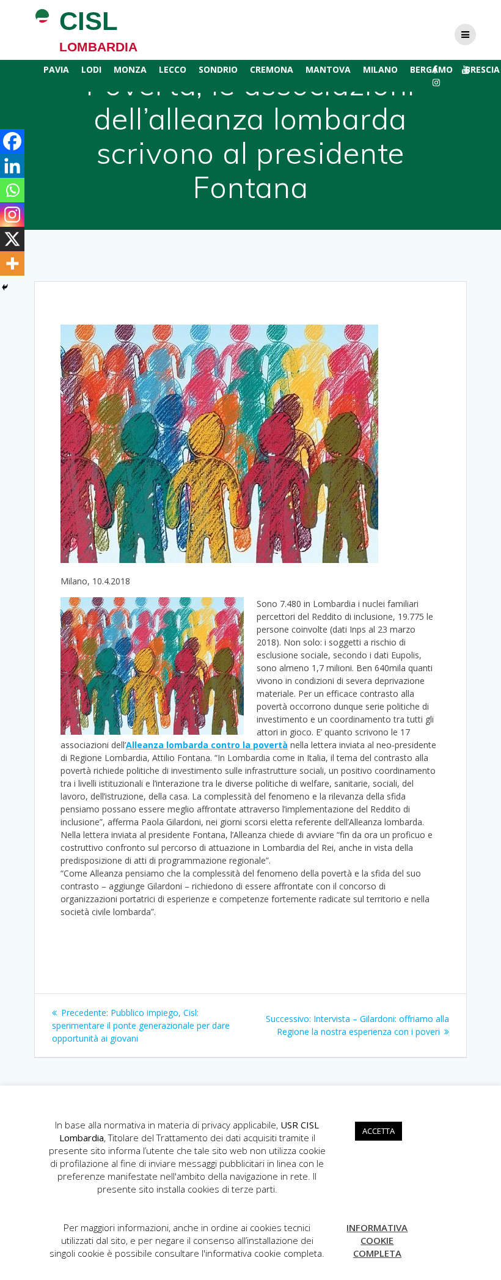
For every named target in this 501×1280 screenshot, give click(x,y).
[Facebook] (12, 141)
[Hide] (5, 287)
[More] (12, 263)
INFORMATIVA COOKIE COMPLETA (377, 1240)
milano (380, 69)
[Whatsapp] (12, 190)
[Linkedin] (12, 165)
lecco (172, 69)
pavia (56, 69)
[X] (12, 239)
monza (130, 69)
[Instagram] (12, 214)
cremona (271, 69)
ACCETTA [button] (378, 1130)
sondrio (218, 69)
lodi (91, 69)
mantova (328, 69)
